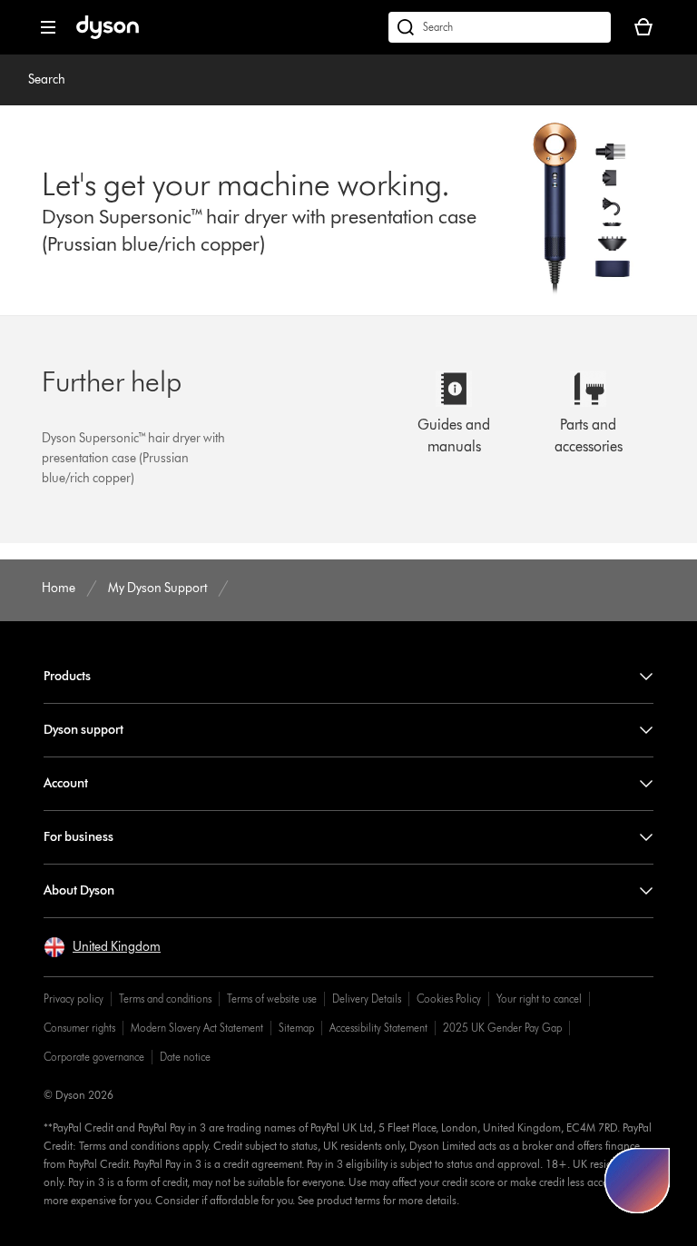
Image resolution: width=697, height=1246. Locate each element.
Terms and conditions (165, 998)
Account (66, 783)
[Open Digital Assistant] (637, 1180)
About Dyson (79, 890)
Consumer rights (79, 1027)
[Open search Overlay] (499, 27)
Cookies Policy (449, 998)
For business (78, 837)
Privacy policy (73, 998)
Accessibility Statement (378, 1027)
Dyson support (83, 729)
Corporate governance (94, 1056)
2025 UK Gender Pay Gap (502, 1027)
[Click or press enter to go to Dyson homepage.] (107, 35)
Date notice (185, 1056)
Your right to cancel (539, 998)
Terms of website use (272, 998)
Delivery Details (366, 998)
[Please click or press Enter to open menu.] (48, 27)
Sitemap (296, 1027)
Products (67, 676)
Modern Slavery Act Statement (197, 1027)
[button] (102, 947)
